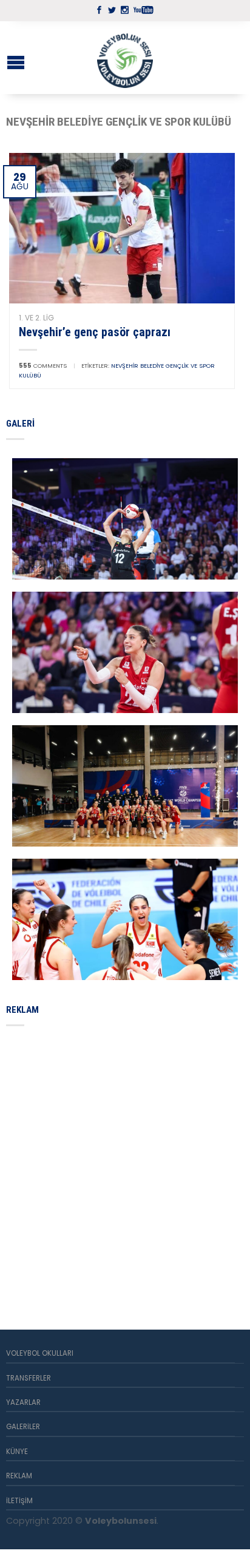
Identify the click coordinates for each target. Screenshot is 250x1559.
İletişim (19, 1501)
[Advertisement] (125, 1163)
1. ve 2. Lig (36, 318)
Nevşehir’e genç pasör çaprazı (95, 332)
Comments (43, 366)
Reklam (19, 1476)
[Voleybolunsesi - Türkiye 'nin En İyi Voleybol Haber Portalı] (125, 57)
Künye (17, 1451)
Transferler (28, 1378)
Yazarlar (23, 1402)
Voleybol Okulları (39, 1353)
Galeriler (23, 1427)
